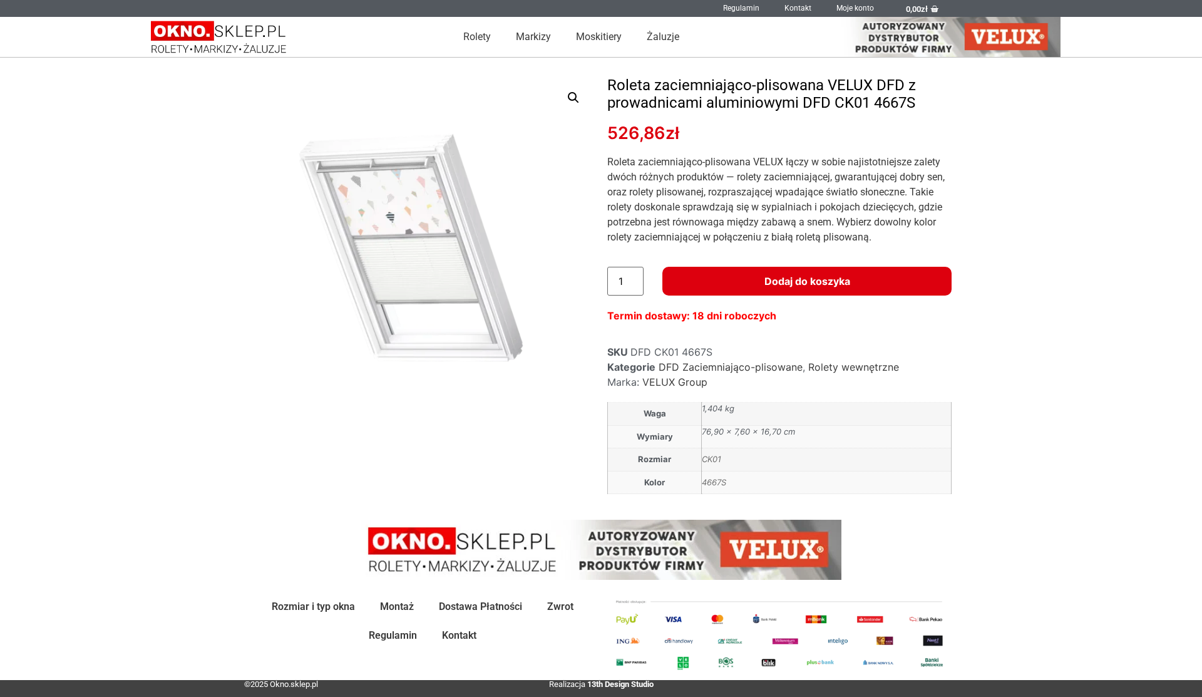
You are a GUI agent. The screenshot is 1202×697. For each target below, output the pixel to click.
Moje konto (855, 8)
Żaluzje (663, 37)
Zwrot (560, 606)
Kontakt (797, 8)
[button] (573, 97)
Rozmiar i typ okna (313, 606)
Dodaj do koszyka (807, 281)
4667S (714, 482)
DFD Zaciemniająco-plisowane (731, 367)
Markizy (533, 37)
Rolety (477, 37)
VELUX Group (674, 382)
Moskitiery (599, 37)
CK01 (711, 459)
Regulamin (741, 8)
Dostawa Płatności (480, 606)
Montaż (397, 606)
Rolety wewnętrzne (853, 367)
